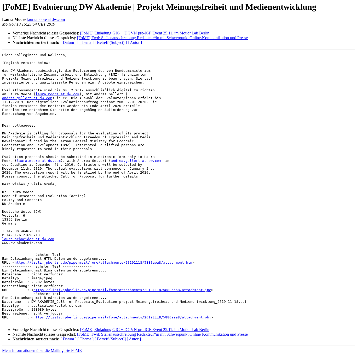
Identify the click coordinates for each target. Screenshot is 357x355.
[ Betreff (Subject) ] (111, 42)
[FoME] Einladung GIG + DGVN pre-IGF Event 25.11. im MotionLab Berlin (144, 33)
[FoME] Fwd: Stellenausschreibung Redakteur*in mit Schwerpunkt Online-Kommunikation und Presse (162, 38)
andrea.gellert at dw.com (27, 98)
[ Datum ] (68, 42)
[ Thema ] (85, 42)
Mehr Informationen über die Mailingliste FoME (42, 350)
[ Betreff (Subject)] (110, 339)
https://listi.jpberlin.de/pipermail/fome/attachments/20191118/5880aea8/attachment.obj (122, 317)
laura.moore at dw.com (46, 19)
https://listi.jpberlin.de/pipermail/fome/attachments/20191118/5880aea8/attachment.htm (103, 262)
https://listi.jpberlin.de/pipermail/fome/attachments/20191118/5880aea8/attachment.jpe (122, 290)
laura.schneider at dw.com (28, 239)
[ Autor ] (135, 42)
